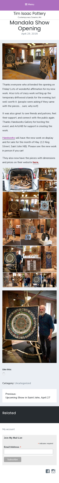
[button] (20, 180)
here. (36, 162)
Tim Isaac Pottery (29, 13)
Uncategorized (23, 383)
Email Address (12, 446)
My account (8, 429)
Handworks (8, 138)
